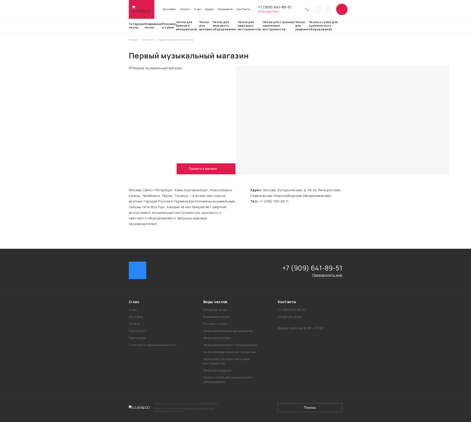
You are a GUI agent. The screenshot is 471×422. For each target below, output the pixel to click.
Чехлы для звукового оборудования (224, 25)
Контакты (243, 9)
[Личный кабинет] (329, 9)
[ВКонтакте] (137, 270)
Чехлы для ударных (302, 25)
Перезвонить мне (327, 275)
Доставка (169, 9)
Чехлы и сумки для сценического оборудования (323, 25)
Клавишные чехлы (153, 25)
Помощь (310, 407)
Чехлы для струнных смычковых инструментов (279, 25)
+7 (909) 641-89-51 (274, 7)
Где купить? (137, 331)
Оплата (185, 9)
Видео (209, 9)
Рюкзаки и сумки (169, 25)
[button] (161, 301)
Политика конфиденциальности (152, 345)
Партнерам (137, 338)
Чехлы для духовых (206, 25)
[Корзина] (342, 9)
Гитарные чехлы (136, 25)
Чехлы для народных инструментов (249, 25)
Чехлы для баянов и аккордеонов (186, 25)
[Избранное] (318, 9)
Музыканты (225, 9)
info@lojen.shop (289, 317)
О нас (197, 9)
